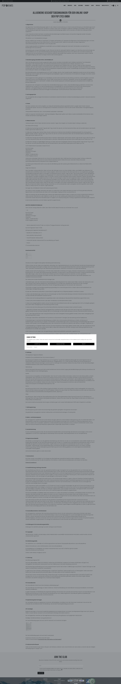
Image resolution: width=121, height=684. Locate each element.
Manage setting (60, 344)
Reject (84, 344)
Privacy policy (29, 347)
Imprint (35, 347)
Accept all (37, 344)
